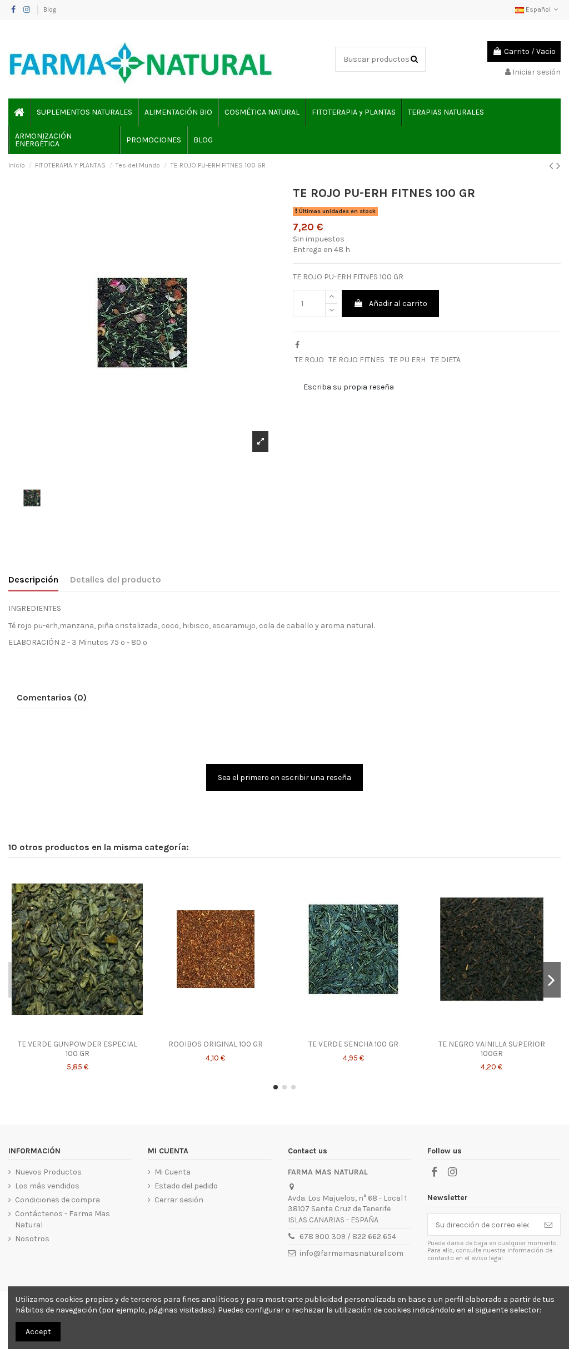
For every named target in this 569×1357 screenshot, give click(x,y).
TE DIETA (446, 359)
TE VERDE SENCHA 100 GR (353, 1044)
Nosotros (32, 1238)
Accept (38, 1331)
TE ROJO (309, 359)
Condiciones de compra (57, 1200)
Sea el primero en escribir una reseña (284, 777)
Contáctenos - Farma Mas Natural (62, 1219)
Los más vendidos (47, 1186)
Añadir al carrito (398, 303)
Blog (49, 9)
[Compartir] (297, 345)
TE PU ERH (408, 359)
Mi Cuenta (172, 1172)
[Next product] (558, 165)
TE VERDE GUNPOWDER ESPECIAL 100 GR (77, 1048)
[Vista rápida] (77, 1030)
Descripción (33, 579)
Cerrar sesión (178, 1200)
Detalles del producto (115, 579)
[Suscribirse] (548, 1224)
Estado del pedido (186, 1186)
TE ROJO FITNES (356, 359)
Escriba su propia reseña (348, 387)
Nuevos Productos (48, 1172)
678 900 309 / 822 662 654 (348, 1236)
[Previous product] (552, 165)
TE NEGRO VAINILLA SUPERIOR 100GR (491, 1048)
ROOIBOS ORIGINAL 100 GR (215, 1044)
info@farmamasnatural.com (351, 1253)
